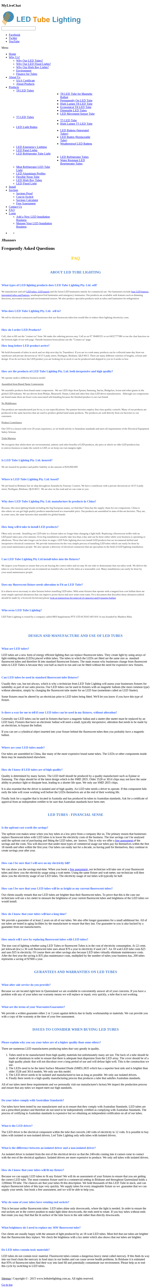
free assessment (124, 840)
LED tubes (31, 291)
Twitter (13, 38)
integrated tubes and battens (15, 295)
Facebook (14, 34)
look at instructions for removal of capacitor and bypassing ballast (83, 598)
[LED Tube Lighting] (42, 24)
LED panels (43, 291)
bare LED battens (139, 291)
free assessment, (79, 869)
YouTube (14, 41)
